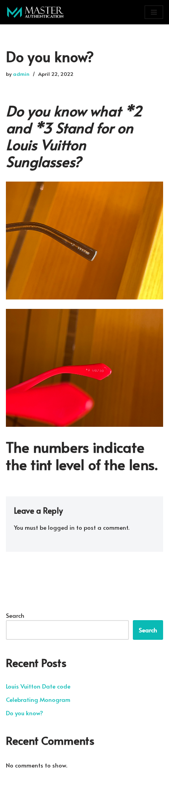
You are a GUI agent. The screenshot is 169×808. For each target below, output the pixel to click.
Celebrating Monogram (38, 699)
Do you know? (24, 713)
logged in (61, 527)
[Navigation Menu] (154, 12)
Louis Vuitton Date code (38, 686)
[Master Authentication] (35, 12)
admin (21, 73)
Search (15, 615)
